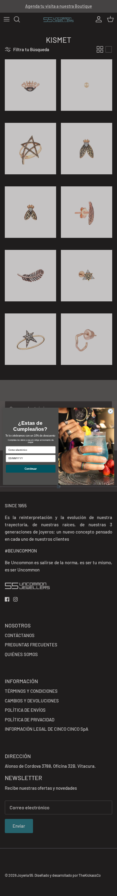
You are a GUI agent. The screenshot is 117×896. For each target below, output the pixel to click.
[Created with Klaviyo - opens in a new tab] (58, 486)
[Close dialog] (110, 411)
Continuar (31, 468)
